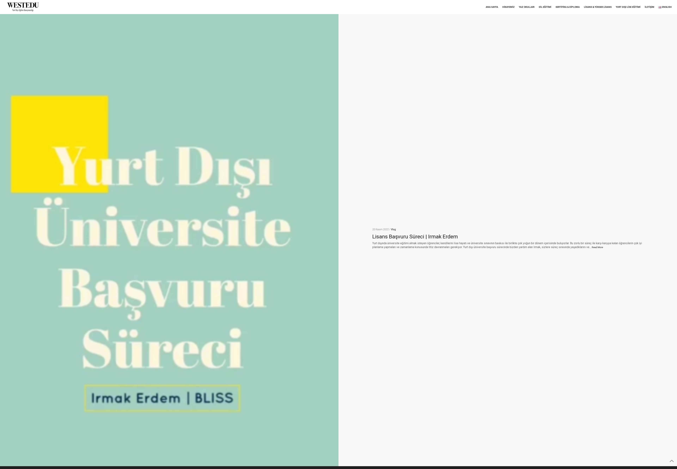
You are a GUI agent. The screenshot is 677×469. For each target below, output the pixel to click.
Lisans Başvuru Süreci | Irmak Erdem (415, 236)
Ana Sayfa (492, 7)
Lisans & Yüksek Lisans (598, 7)
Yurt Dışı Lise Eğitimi (628, 7)
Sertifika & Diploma (568, 7)
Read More (597, 247)
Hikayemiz (508, 7)
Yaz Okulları (527, 7)
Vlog (393, 229)
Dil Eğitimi (545, 7)
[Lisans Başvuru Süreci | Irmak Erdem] (169, 238)
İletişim (649, 7)
